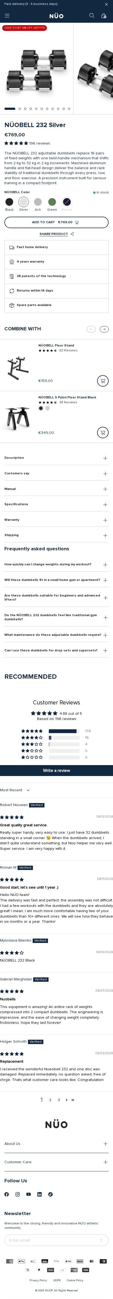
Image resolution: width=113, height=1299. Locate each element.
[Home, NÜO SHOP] (56, 15)
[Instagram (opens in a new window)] (17, 1194)
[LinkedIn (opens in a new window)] (39, 1194)
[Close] (106, 4)
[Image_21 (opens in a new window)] (50, 1194)
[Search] (92, 15)
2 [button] (50, 1100)
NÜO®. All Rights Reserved (61, 1290)
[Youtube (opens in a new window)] (28, 1194)
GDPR (56, 1280)
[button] (9, 109)
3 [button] (59, 1100)
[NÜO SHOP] (56, 1123)
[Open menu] (7, 15)
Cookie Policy (75, 1280)
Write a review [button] (56, 770)
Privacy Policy (38, 1280)
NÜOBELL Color (17, 192)
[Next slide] (104, 329)
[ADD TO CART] (103, 381)
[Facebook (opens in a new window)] (6, 1194)
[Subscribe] (102, 1240)
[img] (12, 817)
